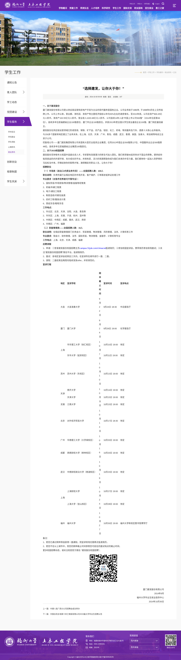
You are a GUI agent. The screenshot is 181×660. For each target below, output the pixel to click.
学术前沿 (11, 132)
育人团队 (12, 92)
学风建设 (11, 137)
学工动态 (12, 102)
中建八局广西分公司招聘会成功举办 (65, 609)
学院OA (139, 4)
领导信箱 (147, 4)
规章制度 (12, 171)
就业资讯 (11, 152)
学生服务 (12, 122)
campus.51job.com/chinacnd (93, 248)
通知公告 (12, 82)
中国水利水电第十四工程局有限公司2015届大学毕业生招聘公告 (76, 614)
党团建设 (12, 112)
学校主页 (132, 4)
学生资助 (11, 142)
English (157, 4)
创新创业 (12, 162)
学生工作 (151, 72)
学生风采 (12, 181)
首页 (144, 72)
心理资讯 (11, 147)
